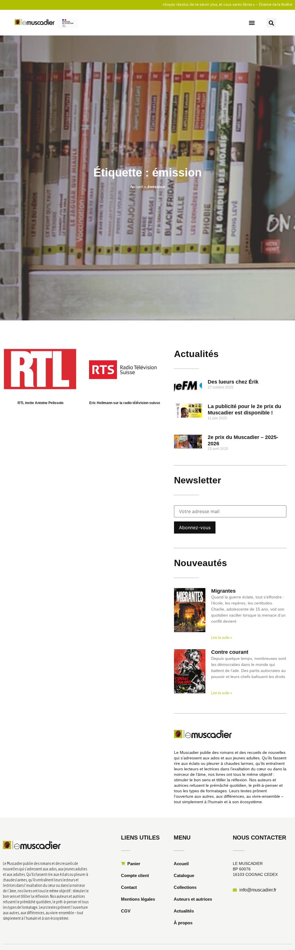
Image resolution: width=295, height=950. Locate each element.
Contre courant (229, 652)
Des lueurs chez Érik (233, 382)
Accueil (136, 186)
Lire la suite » (221, 638)
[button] (252, 22)
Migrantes (223, 591)
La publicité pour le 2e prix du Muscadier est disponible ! (244, 409)
